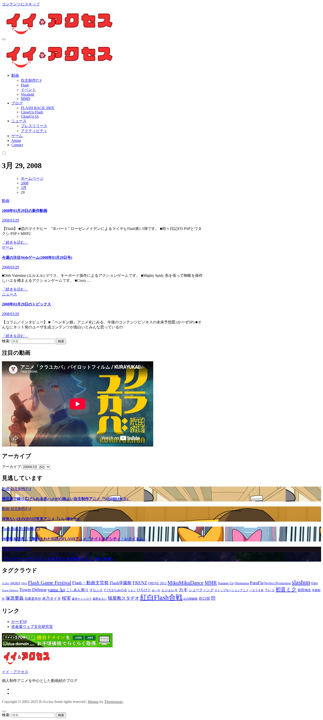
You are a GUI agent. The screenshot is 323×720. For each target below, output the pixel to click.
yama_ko (56, 589)
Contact (17, 145)
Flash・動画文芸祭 (90, 582)
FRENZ (140, 582)
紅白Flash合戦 (161, 597)
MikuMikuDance (185, 583)
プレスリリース (34, 126)
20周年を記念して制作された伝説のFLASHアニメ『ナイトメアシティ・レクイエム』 (74, 539)
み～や (156, 590)
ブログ (17, 103)
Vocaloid (27, 94)
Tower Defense (33, 589)
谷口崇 (204, 598)
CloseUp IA (30, 116)
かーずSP (19, 622)
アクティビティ (34, 131)
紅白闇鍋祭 (190, 598)
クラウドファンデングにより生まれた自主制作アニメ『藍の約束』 (58, 559)
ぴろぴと (144, 590)
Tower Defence (10, 590)
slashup (301, 582)
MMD (25, 99)
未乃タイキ (51, 598)
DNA (24, 583)
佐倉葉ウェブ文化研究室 (32, 627)
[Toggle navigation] (4, 39)
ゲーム (17, 136)
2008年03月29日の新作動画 (24, 211)
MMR (211, 583)
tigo (314, 583)
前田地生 (304, 590)
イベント (28, 90)
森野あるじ (100, 598)
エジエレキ (169, 590)
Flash (25, 85)
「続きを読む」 (15, 242)
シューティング (201, 590)
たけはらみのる (115, 590)
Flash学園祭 (121, 583)
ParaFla (256, 582)
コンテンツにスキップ (21, 4)
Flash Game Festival (49, 583)
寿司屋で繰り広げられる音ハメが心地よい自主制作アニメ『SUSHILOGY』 (66, 499)
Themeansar (113, 702)
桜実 (66, 598)
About (16, 141)
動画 (15, 75)
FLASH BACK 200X (37, 108)
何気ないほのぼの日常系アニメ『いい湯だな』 (41, 519)
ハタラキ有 (256, 590)
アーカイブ (11, 467)
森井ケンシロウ (82, 598)
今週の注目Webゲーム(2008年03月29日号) (37, 257)
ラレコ (270, 590)
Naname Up (226, 583)
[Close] (4, 711)
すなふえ (96, 590)
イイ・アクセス (15, 672)
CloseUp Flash (32, 112)
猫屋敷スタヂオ (123, 598)
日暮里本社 (33, 598)
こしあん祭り (77, 590)
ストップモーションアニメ (231, 590)
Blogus (93, 702)
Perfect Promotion (277, 583)
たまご (132, 590)
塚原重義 (15, 598)
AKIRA (15, 583)
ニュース (18, 121)
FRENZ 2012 (157, 583)
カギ (183, 589)
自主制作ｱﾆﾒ (31, 80)
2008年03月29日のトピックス (26, 304)
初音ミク (286, 589)
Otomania (242, 583)
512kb (5, 583)
